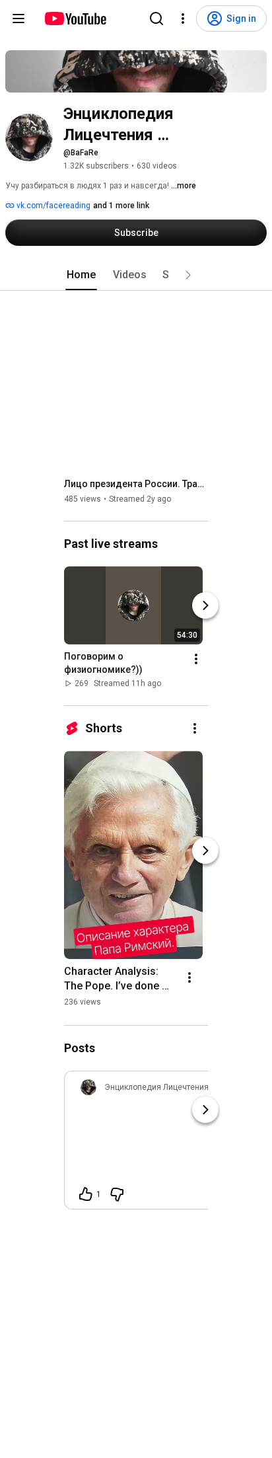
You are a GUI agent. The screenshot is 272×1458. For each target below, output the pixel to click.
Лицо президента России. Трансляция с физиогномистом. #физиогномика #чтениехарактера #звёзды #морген (136, 484)
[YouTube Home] (75, 18)
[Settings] (183, 18)
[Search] (156, 18)
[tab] (81, 275)
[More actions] (196, 659)
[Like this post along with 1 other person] (85, 1194)
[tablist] (136, 275)
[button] (188, 275)
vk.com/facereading (52, 205)
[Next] (205, 605)
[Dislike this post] (116, 1194)
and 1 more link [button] (121, 205)
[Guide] (18, 18)
